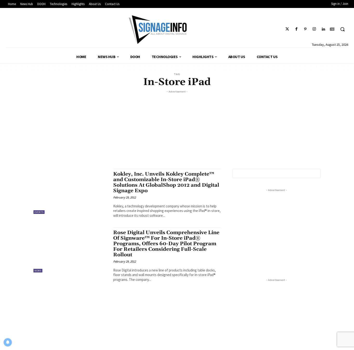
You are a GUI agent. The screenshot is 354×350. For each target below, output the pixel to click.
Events (39, 212)
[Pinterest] (305, 29)
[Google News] (332, 29)
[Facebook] (296, 29)
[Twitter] (287, 29)
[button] (342, 29)
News (37, 270)
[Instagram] (314, 29)
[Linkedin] (323, 29)
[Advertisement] (177, 128)
